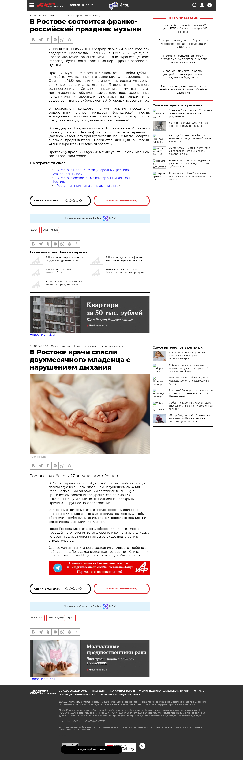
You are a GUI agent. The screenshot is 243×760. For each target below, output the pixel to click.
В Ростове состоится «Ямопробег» (58, 271)
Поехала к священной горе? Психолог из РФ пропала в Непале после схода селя (183, 59)
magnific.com (38, 456)
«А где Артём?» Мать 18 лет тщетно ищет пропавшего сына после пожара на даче (189, 150)
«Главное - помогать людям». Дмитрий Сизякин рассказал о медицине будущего (183, 74)
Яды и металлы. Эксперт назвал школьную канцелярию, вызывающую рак (187, 355)
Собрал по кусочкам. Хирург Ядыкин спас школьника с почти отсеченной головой (191, 405)
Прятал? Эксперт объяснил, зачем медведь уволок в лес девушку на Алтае (189, 380)
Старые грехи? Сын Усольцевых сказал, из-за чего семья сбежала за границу (190, 176)
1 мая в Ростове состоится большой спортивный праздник (125, 271)
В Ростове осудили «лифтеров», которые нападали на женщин (125, 259)
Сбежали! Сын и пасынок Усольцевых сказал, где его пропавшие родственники (191, 113)
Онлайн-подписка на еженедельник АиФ (164, 691)
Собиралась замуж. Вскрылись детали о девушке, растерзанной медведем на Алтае (188, 368)
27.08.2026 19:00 (39, 346)
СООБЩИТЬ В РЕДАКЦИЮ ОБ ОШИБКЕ (120, 694)
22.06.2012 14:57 (38, 15)
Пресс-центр (99, 691)
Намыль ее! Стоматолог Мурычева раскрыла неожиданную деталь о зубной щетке (189, 163)
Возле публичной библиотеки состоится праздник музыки (64, 283)
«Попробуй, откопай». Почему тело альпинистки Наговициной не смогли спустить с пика (190, 418)
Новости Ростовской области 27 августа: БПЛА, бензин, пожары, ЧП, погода (183, 28)
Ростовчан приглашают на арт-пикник (87, 186)
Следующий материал (91, 749)
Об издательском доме (73, 691)
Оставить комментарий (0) (121, 201)
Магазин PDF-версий (122, 691)
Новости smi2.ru (42, 334)
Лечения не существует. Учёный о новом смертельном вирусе (189, 124)
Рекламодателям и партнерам (77, 694)
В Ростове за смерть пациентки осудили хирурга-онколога (64, 259)
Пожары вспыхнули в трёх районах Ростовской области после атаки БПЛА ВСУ (183, 44)
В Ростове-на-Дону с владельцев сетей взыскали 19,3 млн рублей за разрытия (183, 89)
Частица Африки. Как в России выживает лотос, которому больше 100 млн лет (190, 138)
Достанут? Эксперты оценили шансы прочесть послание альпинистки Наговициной (191, 393)
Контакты (198, 691)
